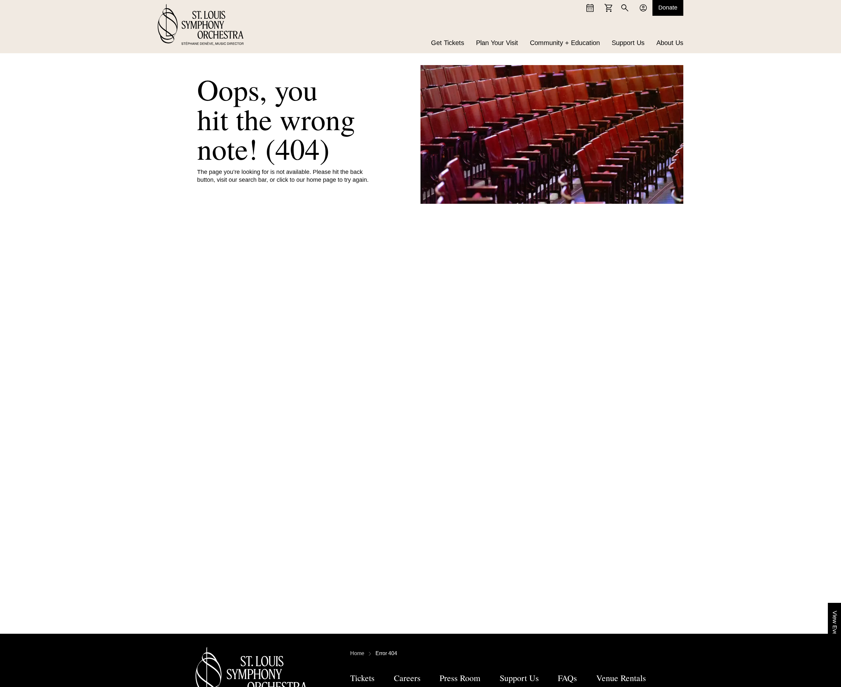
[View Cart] (608, 8)
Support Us (628, 42)
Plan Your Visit (497, 42)
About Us (669, 42)
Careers (407, 677)
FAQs (567, 677)
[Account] (643, 8)
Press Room (460, 677)
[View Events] (590, 8)
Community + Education (565, 42)
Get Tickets (447, 42)
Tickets (362, 677)
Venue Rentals (621, 677)
